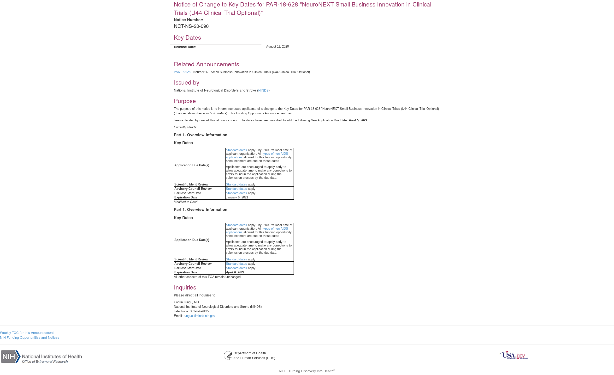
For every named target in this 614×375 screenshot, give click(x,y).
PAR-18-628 (182, 72)
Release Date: (185, 46)
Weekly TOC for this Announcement (27, 332)
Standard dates (236, 150)
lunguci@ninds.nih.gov (199, 316)
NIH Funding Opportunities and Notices (29, 337)
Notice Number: (188, 19)
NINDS (263, 90)
